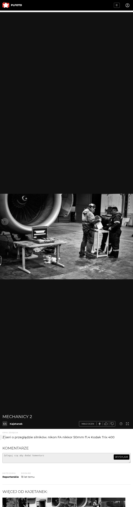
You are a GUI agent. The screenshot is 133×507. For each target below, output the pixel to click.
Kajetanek (16, 423)
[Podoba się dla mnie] (106, 423)
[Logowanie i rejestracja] (128, 5)
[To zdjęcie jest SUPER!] (100, 423)
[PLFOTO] (12, 5)
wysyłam (121, 456)
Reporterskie (10, 476)
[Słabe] (112, 423)
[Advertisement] (66, 34)
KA (5, 423)
